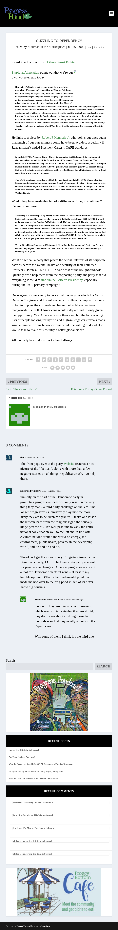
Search (10, 660)
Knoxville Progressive (30, 491)
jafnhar (16, 841)
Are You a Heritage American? (22, 757)
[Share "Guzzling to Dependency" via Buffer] (73, 360)
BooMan (16, 802)
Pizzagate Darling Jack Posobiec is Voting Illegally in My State (36, 771)
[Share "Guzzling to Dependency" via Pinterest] (61, 360)
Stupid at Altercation (25, 72)
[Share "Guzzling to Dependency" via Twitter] (44, 360)
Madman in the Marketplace (46, 47)
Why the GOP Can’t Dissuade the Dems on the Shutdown (34, 778)
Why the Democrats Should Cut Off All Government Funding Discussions (41, 764)
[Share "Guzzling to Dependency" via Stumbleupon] (78, 360)
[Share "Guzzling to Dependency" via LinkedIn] (67, 360)
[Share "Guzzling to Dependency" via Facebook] (38, 360)
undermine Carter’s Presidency (62, 280)
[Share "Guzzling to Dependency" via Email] (84, 360)
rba (22, 457)
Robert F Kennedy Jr (56, 137)
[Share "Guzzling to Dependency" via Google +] (50, 360)
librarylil (16, 815)
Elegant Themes (23, 926)
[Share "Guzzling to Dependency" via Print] (90, 360)
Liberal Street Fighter (61, 62)
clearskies (17, 828)
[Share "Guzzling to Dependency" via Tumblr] (55, 360)
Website (69, 464)
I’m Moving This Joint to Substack (24, 750)
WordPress (45, 926)
